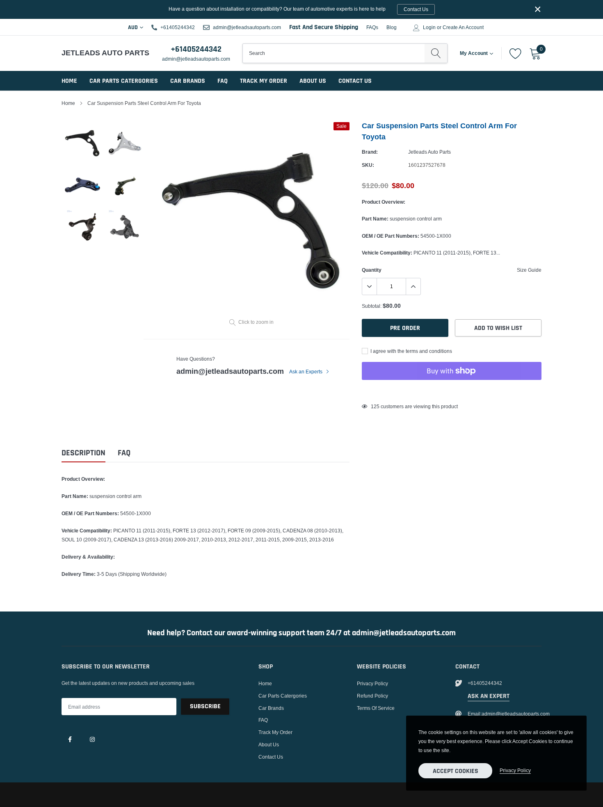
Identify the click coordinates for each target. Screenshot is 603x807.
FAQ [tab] (124, 453)
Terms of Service (376, 708)
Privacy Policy (372, 683)
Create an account (463, 27)
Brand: (370, 152)
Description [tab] (83, 453)
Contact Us (355, 81)
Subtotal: (371, 306)
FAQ (222, 81)
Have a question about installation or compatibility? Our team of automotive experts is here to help (298, 9)
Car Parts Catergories (123, 81)
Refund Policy (372, 696)
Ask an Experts (306, 371)
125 (375, 406)
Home (69, 81)
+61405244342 (177, 27)
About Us (312, 81)
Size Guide (529, 270)
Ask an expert (488, 696)
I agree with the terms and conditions (410, 351)
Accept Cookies (455, 771)
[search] (436, 53)
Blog (391, 27)
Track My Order (263, 81)
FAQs (372, 27)
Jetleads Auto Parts (429, 152)
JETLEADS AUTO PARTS (99, 52)
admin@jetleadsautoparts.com (247, 27)
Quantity (371, 270)
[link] (70, 739)
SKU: (368, 165)
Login (429, 27)
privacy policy (515, 770)
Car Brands (187, 81)
